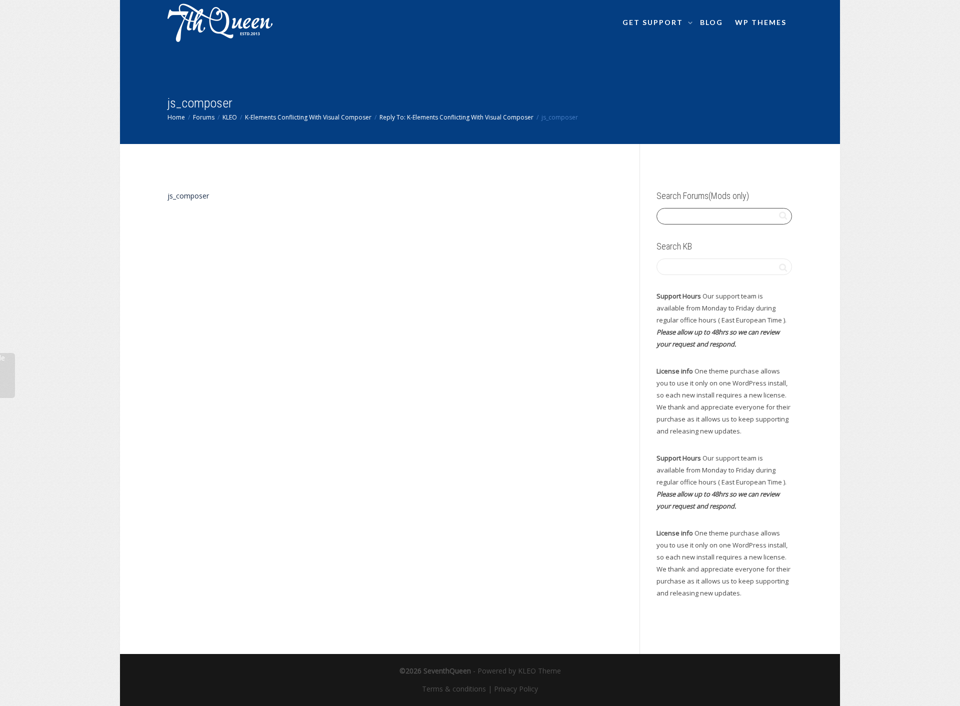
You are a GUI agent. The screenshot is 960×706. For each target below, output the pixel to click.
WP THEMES (760, 22)
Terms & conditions (454, 689)
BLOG (711, 22)
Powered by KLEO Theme (519, 671)
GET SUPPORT (654, 22)
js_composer (188, 195)
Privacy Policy (516, 689)
